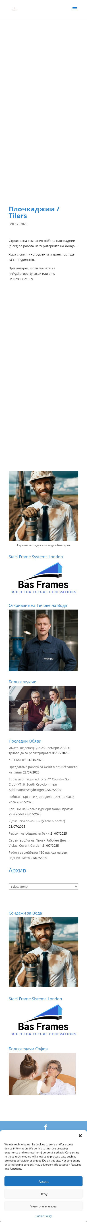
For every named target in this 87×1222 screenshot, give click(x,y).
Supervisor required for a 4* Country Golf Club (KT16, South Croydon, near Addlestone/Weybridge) (40, 784)
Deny (43, 1194)
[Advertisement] (43, 74)
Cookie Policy (43, 1216)
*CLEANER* (17, 760)
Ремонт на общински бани (29, 833)
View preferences (43, 1206)
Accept (44, 1181)
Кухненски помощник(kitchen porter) (37, 821)
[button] (80, 1136)
